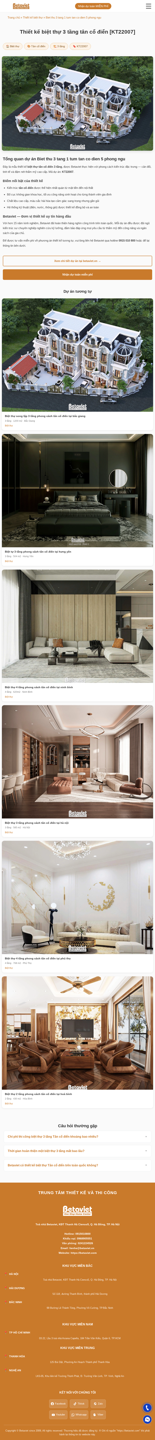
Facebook (60, 1403)
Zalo (100, 1403)
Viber (100, 1414)
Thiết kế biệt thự (33, 17)
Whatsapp (81, 1414)
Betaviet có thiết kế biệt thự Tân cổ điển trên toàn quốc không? (53, 1165)
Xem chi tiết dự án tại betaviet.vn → (77, 261)
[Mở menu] (148, 6)
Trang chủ (14, 17)
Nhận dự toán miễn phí (77, 274)
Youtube (60, 1414)
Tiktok (81, 1403)
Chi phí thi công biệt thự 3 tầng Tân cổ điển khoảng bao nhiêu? (53, 1136)
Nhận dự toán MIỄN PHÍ (93, 6)
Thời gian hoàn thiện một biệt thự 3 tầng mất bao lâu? (46, 1151)
